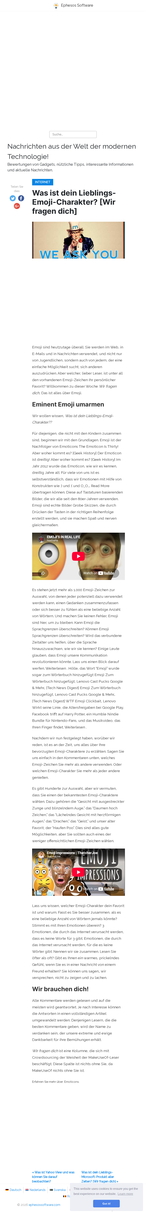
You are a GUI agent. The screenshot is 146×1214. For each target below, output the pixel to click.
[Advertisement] (73, 43)
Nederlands (37, 1190)
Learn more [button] (125, 1193)
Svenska (60, 1190)
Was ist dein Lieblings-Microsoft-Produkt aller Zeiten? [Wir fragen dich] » (99, 1176)
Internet (42, 182)
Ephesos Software (76, 5)
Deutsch (15, 1190)
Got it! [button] (106, 1203)
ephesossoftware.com (44, 1205)
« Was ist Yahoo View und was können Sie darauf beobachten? (53, 1176)
